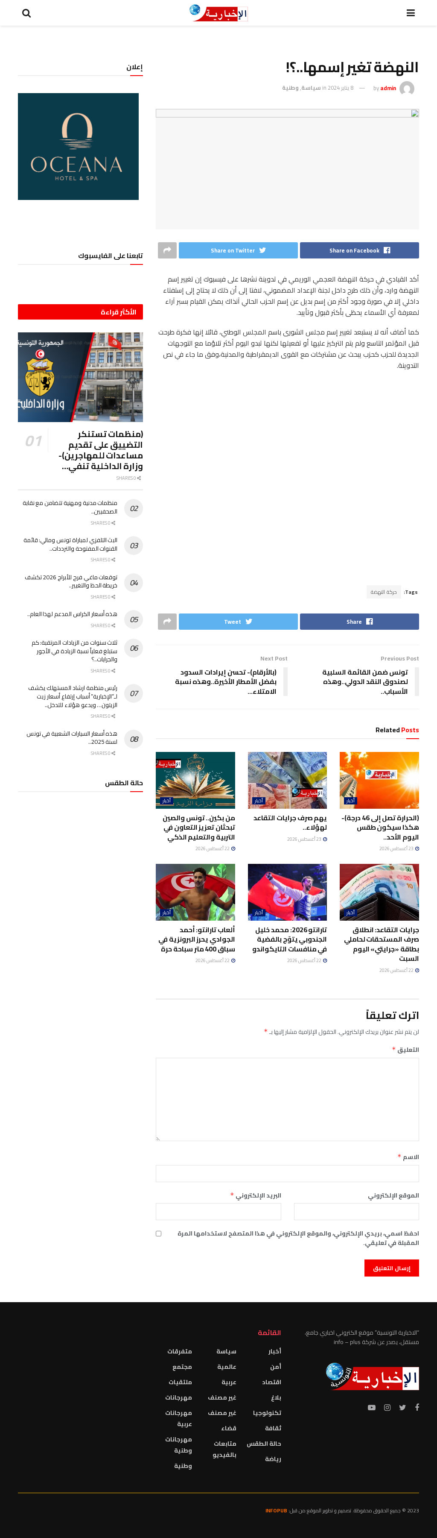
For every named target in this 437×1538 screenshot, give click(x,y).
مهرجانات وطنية (178, 1445)
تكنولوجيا (267, 1412)
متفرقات (179, 1351)
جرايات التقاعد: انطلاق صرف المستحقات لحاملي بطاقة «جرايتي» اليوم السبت (381, 944)
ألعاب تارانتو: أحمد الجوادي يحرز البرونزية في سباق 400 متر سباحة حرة (196, 939)
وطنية (290, 87)
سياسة (311, 87)
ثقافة (273, 1428)
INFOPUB (276, 1510)
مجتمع (182, 1366)
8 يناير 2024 (340, 87)
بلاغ (276, 1397)
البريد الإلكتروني (255, 1195)
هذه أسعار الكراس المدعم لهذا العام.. (72, 613)
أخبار (351, 800)
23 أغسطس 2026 (396, 848)
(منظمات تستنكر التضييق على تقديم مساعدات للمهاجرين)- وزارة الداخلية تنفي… (100, 450)
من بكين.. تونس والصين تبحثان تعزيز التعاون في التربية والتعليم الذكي (199, 827)
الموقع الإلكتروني (393, 1195)
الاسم (408, 1157)
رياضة (273, 1459)
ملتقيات (180, 1382)
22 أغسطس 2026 (212, 848)
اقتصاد (271, 1382)
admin (388, 87)
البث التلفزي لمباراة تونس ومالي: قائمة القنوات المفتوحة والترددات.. (70, 544)
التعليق (405, 1049)
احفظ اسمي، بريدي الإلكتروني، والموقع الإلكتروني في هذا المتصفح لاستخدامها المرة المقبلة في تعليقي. (298, 1238)
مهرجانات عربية (178, 1418)
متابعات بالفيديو (224, 1449)
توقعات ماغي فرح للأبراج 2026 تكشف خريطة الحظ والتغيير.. (71, 581)
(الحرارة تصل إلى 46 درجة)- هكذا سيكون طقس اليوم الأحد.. (380, 827)
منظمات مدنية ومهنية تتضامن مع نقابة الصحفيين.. (70, 507)
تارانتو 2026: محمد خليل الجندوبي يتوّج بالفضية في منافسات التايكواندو (289, 939)
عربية (228, 1382)
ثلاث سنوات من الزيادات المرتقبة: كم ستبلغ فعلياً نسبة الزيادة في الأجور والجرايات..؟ (75, 651)
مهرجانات (178, 1397)
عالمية (226, 1366)
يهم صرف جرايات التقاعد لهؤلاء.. (290, 822)
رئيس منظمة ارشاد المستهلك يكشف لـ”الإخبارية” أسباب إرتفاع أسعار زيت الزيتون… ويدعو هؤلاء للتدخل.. (72, 696)
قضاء (228, 1428)
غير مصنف (222, 1397)
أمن (275, 1366)
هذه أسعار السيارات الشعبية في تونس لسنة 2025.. (72, 738)
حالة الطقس (264, 1443)
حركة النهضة (384, 592)
